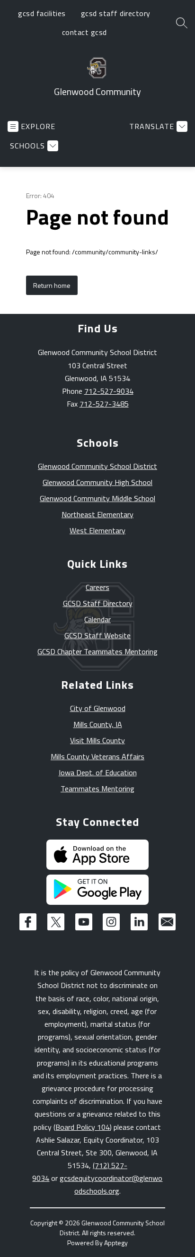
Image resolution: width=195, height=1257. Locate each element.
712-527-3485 (104, 403)
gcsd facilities (42, 13)
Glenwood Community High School (97, 482)
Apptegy (116, 1243)
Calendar (97, 619)
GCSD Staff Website (97, 635)
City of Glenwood (97, 708)
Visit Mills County (97, 740)
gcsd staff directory (116, 13)
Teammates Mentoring (97, 788)
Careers (97, 587)
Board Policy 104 (82, 1127)
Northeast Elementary (97, 514)
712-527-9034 (108, 391)
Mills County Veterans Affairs (97, 756)
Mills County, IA (97, 724)
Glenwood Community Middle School (97, 498)
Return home (52, 285)
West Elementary (97, 530)
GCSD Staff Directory (98, 603)
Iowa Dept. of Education (98, 772)
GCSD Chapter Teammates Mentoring (97, 651)
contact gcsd (84, 32)
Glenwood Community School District (97, 466)
